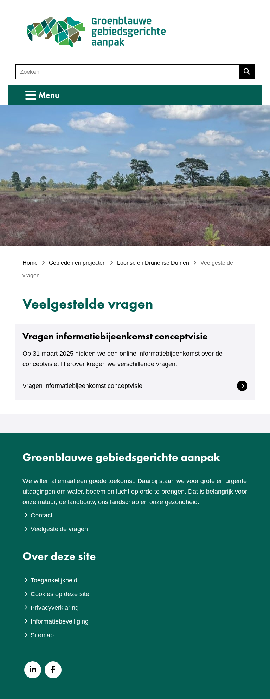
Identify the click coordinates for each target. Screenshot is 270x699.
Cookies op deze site (60, 594)
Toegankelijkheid (54, 580)
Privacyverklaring (55, 607)
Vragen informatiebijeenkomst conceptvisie (82, 385)
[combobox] (127, 71)
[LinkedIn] (32, 669)
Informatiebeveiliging (60, 621)
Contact (41, 515)
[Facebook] (53, 669)
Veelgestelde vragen (59, 529)
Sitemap (42, 635)
